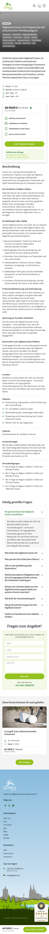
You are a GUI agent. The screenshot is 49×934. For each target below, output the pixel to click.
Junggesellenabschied (29, 34)
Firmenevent (18, 37)
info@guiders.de (13, 875)
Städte (5, 835)
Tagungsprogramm (23, 40)
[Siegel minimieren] (47, 905)
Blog (5, 831)
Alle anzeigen (24, 762)
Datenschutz (8, 853)
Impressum (7, 856)
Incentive (27, 37)
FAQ (5, 821)
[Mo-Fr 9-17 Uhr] (39, 6)
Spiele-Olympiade (8, 46)
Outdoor (34, 37)
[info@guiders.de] (4, 875)
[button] (6, 730)
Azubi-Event (27, 43)
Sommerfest (16, 34)
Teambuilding (36, 40)
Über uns (7, 818)
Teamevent (6, 34)
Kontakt (6, 838)
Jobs (5, 828)
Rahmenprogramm (9, 40)
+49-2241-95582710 (15, 868)
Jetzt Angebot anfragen (24, 144)
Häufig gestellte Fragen (17, 155)
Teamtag (18, 43)
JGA (34, 43)
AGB (5, 850)
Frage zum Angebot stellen (18, 157)
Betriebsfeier (7, 37)
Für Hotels (7, 825)
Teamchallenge (8, 43)
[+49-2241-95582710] (4, 868)
